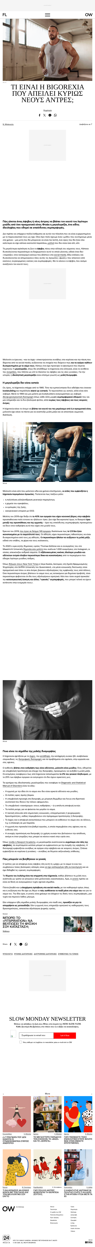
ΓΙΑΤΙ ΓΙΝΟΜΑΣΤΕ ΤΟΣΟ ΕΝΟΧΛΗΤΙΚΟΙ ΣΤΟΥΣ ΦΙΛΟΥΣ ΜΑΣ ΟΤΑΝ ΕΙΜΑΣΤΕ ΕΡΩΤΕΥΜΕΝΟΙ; (78, 1140)
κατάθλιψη (45, 756)
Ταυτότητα (53, 1209)
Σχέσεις (35, 1134)
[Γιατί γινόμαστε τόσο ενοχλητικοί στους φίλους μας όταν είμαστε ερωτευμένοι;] (78, 1114)
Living (72, 1223)
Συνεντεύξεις (68, 1187)
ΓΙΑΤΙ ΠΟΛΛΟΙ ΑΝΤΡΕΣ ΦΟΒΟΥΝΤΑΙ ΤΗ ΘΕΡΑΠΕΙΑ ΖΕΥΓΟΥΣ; (46, 1193)
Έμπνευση (74, 1226)
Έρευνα (5, 1187)
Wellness (6, 931)
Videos (73, 1231)
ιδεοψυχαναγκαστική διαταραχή (18, 397)
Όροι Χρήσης (54, 1217)
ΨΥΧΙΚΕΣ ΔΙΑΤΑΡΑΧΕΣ (23, 954)
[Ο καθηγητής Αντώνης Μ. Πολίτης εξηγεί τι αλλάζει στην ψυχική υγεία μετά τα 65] (78, 1167)
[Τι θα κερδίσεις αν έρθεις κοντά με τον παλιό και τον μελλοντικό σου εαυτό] (17, 1167)
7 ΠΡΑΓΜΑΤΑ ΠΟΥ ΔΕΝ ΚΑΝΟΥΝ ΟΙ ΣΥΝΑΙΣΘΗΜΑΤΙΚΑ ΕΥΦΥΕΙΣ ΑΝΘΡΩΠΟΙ (16, 1140)
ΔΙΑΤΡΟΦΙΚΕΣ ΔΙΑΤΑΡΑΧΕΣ (45, 954)
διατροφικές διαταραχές (30, 759)
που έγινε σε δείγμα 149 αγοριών (35, 531)
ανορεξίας (11, 372)
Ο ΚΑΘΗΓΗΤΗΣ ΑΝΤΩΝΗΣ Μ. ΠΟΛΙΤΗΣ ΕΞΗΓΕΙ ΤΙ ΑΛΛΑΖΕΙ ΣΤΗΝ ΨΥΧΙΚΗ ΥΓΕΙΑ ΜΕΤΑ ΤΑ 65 (78, 1194)
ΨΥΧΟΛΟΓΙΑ (8, 954)
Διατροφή (74, 1215)
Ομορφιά (73, 1220)
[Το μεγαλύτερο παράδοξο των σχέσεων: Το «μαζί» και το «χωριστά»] (47, 1114)
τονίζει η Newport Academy (22, 842)
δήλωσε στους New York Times (23, 564)
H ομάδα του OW (55, 1212)
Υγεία (72, 1207)
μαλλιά (51, 243)
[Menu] (47, 14)
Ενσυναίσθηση (7, 1134)
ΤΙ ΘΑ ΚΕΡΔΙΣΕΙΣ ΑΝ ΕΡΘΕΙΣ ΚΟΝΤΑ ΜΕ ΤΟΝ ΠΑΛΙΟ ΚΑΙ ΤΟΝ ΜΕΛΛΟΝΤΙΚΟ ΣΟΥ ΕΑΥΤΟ (16, 1194)
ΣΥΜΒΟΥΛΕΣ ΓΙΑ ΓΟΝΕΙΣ (68, 954)
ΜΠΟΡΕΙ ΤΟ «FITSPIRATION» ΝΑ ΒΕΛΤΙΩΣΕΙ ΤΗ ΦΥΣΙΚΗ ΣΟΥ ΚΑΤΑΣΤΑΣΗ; (20, 922)
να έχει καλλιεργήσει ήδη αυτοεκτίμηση (63, 867)
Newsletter (53, 1220)
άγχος (32, 756)
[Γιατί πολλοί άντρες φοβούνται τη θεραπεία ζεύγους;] (47, 1167)
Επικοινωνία (54, 1223)
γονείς (75, 879)
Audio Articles (75, 1228)
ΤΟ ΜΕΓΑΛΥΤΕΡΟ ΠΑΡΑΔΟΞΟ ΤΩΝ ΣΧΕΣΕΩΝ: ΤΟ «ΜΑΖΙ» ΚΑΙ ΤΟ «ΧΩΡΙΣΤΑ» (47, 1139)
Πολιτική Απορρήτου (56, 1215)
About (52, 1207)
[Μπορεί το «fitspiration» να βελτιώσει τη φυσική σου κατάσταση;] (78, 924)
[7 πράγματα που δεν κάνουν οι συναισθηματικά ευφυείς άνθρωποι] (17, 1114)
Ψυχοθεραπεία (38, 1187)
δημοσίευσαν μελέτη (33, 549)
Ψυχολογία (47, 110)
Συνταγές (73, 1217)
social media (60, 255)
